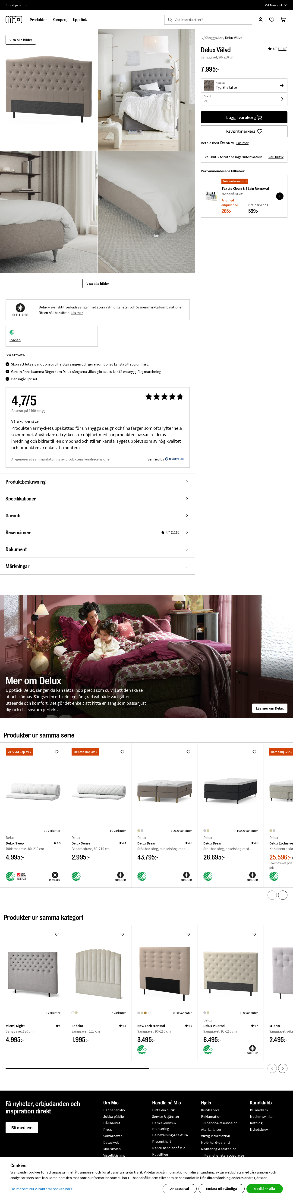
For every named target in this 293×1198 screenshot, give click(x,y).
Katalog (256, 1123)
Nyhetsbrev (259, 1129)
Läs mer (242, 142)
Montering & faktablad (218, 1148)
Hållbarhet (111, 1123)
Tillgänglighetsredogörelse (222, 1155)
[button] (146, 90)
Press (107, 1129)
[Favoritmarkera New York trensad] (188, 934)
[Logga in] (260, 19)
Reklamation (211, 1116)
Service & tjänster (165, 1116)
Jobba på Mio (113, 1116)
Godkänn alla (264, 1188)
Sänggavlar (214, 37)
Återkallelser (211, 1129)
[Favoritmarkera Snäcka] (122, 934)
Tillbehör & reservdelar (218, 1123)
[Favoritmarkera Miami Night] (56, 934)
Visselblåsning (114, 1155)
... (202, 37)
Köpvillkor (160, 1154)
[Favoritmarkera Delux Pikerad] (254, 934)
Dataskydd (111, 1142)
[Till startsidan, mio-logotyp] (14, 19)
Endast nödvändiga (221, 1188)
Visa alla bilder (20, 39)
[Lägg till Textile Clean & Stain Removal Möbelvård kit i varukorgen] (280, 196)
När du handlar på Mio (169, 1148)
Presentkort (161, 1141)
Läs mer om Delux (270, 708)
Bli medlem (22, 1127)
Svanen (15, 340)
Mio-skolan (112, 1148)
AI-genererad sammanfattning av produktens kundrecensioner (61, 459)
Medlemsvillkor (262, 1116)
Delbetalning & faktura (170, 1135)
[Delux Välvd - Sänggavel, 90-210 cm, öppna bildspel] (49, 90)
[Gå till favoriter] (271, 19)
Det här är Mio (114, 1110)
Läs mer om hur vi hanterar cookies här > (41, 1188)
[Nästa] (282, 895)
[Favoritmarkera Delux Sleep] (56, 752)
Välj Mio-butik (274, 5)
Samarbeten (113, 1136)
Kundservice (210, 1110)
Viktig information (215, 1136)
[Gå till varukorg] (282, 19)
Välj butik (276, 157)
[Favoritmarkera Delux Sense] (122, 752)
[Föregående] (272, 895)
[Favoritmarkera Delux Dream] (188, 752)
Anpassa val (179, 1188)
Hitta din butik (163, 1110)
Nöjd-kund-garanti (215, 1142)
